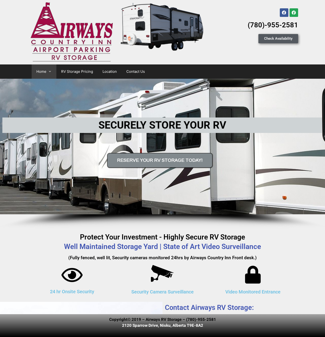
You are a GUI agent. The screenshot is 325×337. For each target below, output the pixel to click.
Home (41, 71)
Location (110, 71)
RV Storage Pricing (77, 71)
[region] (162, 154)
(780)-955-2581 (273, 25)
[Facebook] (284, 12)
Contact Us (135, 71)
